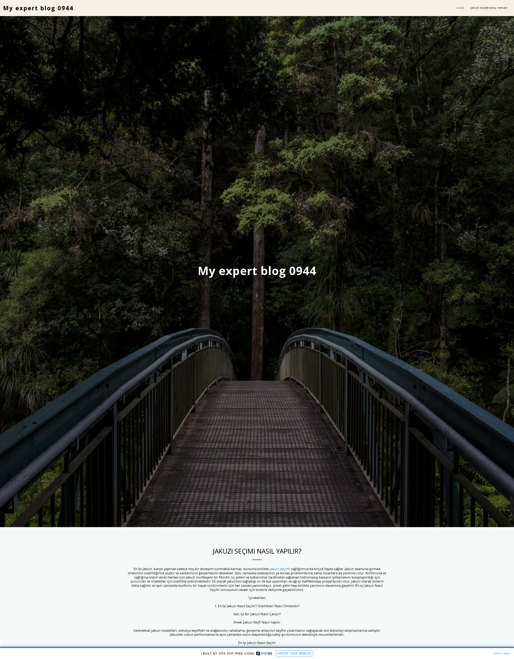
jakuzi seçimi (279, 568)
